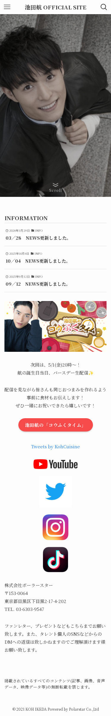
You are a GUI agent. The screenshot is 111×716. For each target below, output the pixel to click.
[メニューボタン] (7, 7)
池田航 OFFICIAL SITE (55, 7)
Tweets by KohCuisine (55, 446)
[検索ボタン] (104, 7)
